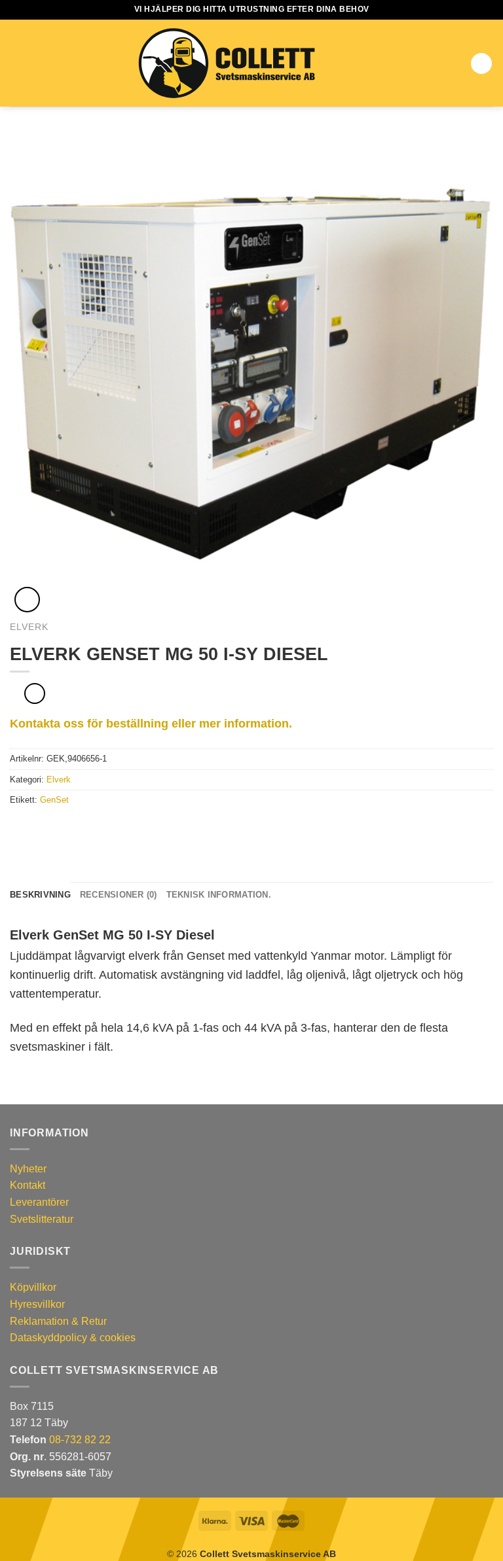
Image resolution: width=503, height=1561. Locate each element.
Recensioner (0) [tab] (118, 895)
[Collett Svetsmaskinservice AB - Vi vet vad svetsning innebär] (226, 63)
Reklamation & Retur (58, 1321)
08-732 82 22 (80, 1439)
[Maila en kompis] (65, 827)
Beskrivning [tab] (40, 895)
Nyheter (28, 1168)
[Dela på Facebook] (34, 827)
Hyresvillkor (37, 1304)
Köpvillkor (33, 1287)
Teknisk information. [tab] (218, 895)
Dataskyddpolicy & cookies (73, 1337)
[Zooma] (27, 599)
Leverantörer (39, 1202)
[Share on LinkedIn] (82, 827)
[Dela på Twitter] (50, 827)
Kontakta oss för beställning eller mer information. (151, 723)
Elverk (29, 627)
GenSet (54, 800)
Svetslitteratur (41, 1219)
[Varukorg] (481, 63)
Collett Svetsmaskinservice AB (268, 1554)
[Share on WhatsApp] (17, 827)
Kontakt (27, 1185)
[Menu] (18, 63)
